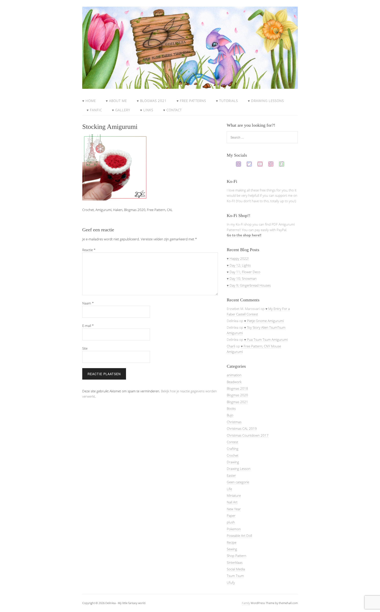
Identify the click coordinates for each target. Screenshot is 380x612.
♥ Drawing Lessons (266, 100)
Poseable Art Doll (239, 535)
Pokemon (234, 529)
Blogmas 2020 (237, 395)
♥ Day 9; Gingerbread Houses (249, 285)
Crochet (232, 455)
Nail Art (232, 502)
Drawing (233, 462)
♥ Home (89, 100)
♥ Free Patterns (191, 100)
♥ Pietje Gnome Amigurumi (264, 321)
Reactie (88, 250)
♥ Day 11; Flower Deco (243, 272)
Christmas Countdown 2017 (248, 435)
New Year (234, 509)
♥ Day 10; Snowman (242, 278)
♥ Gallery (121, 110)
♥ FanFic (94, 110)
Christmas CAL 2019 (242, 428)
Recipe (231, 542)
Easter (231, 475)
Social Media (236, 569)
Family (246, 603)
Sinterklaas (235, 562)
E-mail (88, 325)
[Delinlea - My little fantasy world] (190, 84)
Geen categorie (238, 482)
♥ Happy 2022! (238, 258)
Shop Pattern (236, 555)
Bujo (230, 415)
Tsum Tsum (235, 575)
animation (234, 375)
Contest (232, 442)
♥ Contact (172, 110)
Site (85, 348)
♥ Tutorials (227, 100)
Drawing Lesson (238, 468)
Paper (231, 515)
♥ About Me (116, 100)
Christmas (234, 422)
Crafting (232, 448)
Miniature (234, 495)
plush (231, 522)
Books (231, 408)
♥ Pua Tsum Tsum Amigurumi (266, 339)
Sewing (232, 549)
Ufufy (231, 582)
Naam (88, 303)
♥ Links (146, 110)
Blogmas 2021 (237, 402)
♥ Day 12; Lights (239, 265)
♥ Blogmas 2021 (152, 100)
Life (229, 489)
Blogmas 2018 (237, 388)
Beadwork (234, 382)
